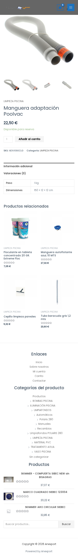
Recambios (44, 428)
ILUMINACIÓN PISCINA (42, 405)
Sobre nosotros (39, 367)
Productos (39, 396)
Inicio (39, 362)
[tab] (39, 166)
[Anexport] (18, 8)
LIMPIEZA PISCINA (14, 101)
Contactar (39, 381)
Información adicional (18, 166)
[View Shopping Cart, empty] (60, 7)
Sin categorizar (39, 457)
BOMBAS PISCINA (43, 401)
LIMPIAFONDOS (42, 410)
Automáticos (44, 415)
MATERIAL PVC (42, 442)
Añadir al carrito (29, 139)
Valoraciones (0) (15, 173)
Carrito (39, 376)
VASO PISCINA (42, 451)
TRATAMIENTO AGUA (42, 447)
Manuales (44, 424)
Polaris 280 (46, 419)
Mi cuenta (39, 371)
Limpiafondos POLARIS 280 (46, 433)
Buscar (66, 524)
